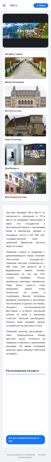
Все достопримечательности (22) (24, 439)
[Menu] (5, 5)
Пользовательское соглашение (21, 455)
